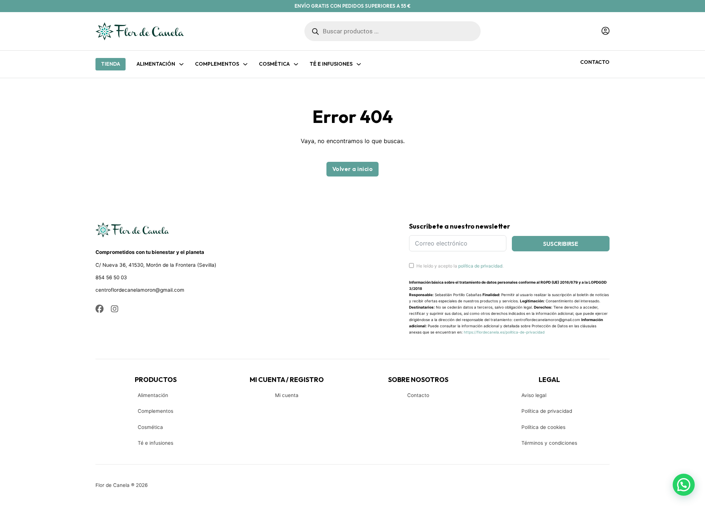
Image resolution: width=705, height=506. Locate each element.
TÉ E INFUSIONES (331, 64)
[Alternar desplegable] (181, 64)
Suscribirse (560, 243)
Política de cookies (543, 427)
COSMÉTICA (274, 64)
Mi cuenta (287, 395)
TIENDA (110, 64)
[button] (684, 485)
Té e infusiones (155, 443)
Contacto (595, 62)
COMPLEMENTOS (217, 64)
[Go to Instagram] (114, 309)
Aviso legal (533, 395)
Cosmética (150, 427)
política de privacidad (480, 266)
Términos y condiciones (549, 443)
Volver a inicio (352, 168)
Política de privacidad (546, 411)
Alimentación (156, 64)
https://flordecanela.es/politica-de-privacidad (504, 332)
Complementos (155, 411)
